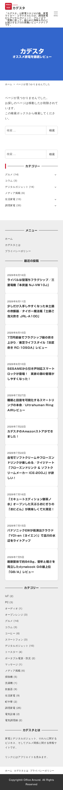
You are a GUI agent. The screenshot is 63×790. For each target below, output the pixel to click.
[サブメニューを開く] (55, 174)
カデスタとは (13, 244)
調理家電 (10, 205)
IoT (7, 596)
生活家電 (10, 199)
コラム (9, 180)
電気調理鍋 (11, 720)
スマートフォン (14, 639)
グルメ (9, 174)
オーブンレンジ (14, 614)
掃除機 (9, 676)
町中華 (9, 701)
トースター (11, 652)
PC (7, 602)
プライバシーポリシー (18, 251)
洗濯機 (9, 683)
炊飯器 (9, 689)
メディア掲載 (13, 193)
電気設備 (10, 714)
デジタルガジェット (16, 186)
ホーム (9, 238)
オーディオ (11, 608)
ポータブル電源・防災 (18, 658)
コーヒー (10, 633)
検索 (52, 130)
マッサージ (11, 664)
